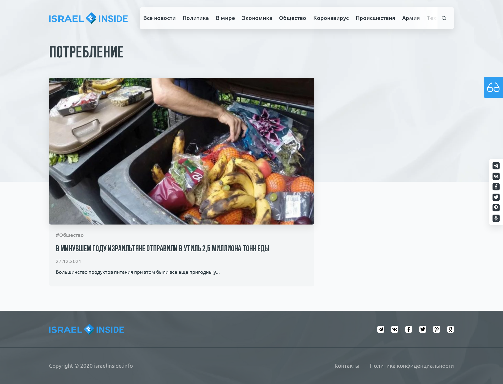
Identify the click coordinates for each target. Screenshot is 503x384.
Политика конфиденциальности (412, 365)
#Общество (70, 235)
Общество (292, 18)
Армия (411, 18)
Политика (196, 18)
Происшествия (375, 18)
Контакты (347, 365)
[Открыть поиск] (444, 18)
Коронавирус (331, 18)
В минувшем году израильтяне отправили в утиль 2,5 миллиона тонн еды (162, 249)
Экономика (257, 18)
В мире (225, 18)
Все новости (159, 18)
